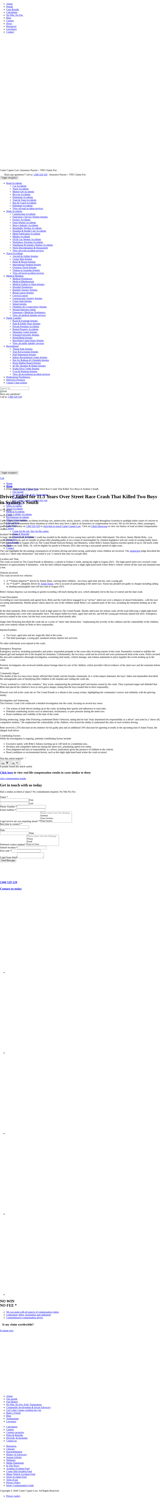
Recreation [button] (12, 346)
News (9, 23)
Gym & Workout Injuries (24, 371)
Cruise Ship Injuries (22, 259)
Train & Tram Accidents (24, 200)
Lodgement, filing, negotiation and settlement (28, 1314)
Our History (12, 1401)
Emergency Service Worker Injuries (30, 217)
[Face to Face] (43, 844)
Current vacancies (15, 1432)
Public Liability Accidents (19, 514)
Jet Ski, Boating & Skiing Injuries (29, 365)
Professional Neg (18, 377)
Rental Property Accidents (25, 329)
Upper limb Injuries (22, 301)
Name (4, 797)
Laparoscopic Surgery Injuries (27, 298)
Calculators (11, 12)
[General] (56, 815)
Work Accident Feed (16, 1477)
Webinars (10, 1460)
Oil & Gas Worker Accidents (26, 239)
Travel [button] (14, 253)
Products (15, 380)
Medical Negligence (22, 278)
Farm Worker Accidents (24, 222)
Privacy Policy (13, 1482)
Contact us (11, 1440)
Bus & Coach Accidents (24, 203)
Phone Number (8, 806)
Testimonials (12, 1418)
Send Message (8, 860)
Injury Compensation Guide (20, 1485)
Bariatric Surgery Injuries (24, 290)
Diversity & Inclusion (17, 1438)
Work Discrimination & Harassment (30, 247)
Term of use (12, 1479)
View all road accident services (27, 208)
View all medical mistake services (29, 315)
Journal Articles (14, 1457)
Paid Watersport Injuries (24, 354)
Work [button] (14, 211)
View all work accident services (28, 250)
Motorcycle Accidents (23, 191)
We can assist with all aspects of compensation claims (32, 1312)
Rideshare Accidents (22, 205)
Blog (8, 18)
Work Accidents (14, 506)
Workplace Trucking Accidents (27, 242)
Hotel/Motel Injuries (22, 337)
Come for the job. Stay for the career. (30, 531)
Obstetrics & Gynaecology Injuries (29, 306)
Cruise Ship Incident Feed (19, 1471)
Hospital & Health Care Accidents (29, 231)
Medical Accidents (15, 511)
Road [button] (14, 183)
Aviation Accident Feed (18, 1468)
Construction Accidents (23, 214)
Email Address (8, 810)
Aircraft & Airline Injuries (25, 256)
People (9, 6)
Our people (18, 492)
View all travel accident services (28, 273)
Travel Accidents (14, 508)
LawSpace (11, 29)
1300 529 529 (40, 174)
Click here (6, 772)
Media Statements (15, 1463)
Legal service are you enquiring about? (20, 821)
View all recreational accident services (31, 374)
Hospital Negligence (22, 287)
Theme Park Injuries (22, 349)
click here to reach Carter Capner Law (62, 526)
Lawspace (11, 1421)
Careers (10, 20)
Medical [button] (15, 276)
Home (9, 483)
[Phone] (43, 839)
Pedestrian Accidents (22, 197)
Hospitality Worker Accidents (27, 228)
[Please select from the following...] (56, 813)
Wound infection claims (24, 309)
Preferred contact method (13, 844)
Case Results (12, 9)
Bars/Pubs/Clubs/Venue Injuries (28, 340)
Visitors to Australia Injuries (26, 270)
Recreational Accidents (17, 517)
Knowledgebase (14, 1451)
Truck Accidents (20, 188)
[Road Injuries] (56, 821)
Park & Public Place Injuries (26, 323)
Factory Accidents (21, 219)
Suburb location (9, 847)
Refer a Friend (13, 1413)
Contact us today (11, 888)
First (31, 800)
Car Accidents (19, 186)
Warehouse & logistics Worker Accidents (32, 245)
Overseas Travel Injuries (24, 267)
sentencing (135, 551)
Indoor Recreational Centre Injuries (29, 357)
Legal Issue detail (8, 857)
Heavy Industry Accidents (25, 225)
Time (31, 833)
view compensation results (13, 778)
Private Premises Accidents (25, 326)
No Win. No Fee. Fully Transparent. (24, 1404)
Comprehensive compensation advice (24, 1317)
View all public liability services (28, 343)
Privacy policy (13, 1496)
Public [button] (13, 318)
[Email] (43, 841)
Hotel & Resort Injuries (23, 262)
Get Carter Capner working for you (23, 1410)
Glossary (10, 1449)
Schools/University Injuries (25, 335)
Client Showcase (99, 526)
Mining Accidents (21, 236)
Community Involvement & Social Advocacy (28, 1407)
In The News (12, 1465)
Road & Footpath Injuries (25, 321)
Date (2, 830)
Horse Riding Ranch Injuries (26, 363)
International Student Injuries (26, 264)
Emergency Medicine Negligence (28, 312)
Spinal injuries (19, 304)
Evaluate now (7, 1330)
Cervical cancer (20, 295)
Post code (5, 850)
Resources (11, 26)
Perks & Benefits (20, 534)
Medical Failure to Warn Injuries (28, 284)
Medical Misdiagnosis (23, 281)
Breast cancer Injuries (23, 292)
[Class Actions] (56, 818)
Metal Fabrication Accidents (26, 233)
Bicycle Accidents (21, 194)
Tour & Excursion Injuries (25, 351)
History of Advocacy (16, 1454)
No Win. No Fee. (14, 15)
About (9, 3)
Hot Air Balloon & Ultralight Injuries (30, 360)
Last (31, 803)
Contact (10, 32)
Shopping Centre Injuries (24, 332)
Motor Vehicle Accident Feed (20, 1474)
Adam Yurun (47, 583)
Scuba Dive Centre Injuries (25, 368)
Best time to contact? (11, 824)
